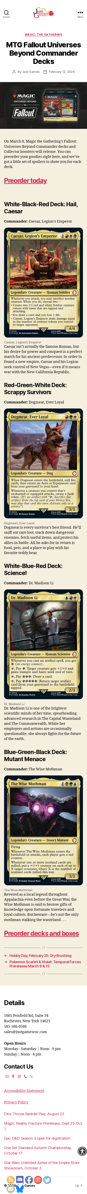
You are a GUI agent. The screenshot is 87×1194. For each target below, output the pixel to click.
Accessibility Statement (24, 1091)
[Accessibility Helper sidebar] (82, 1151)
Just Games (30, 72)
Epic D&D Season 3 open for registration (37, 1138)
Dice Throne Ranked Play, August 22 (34, 1114)
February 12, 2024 (62, 72)
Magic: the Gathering (43, 34)
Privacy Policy (16, 1102)
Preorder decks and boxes (41, 933)
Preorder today (25, 180)
